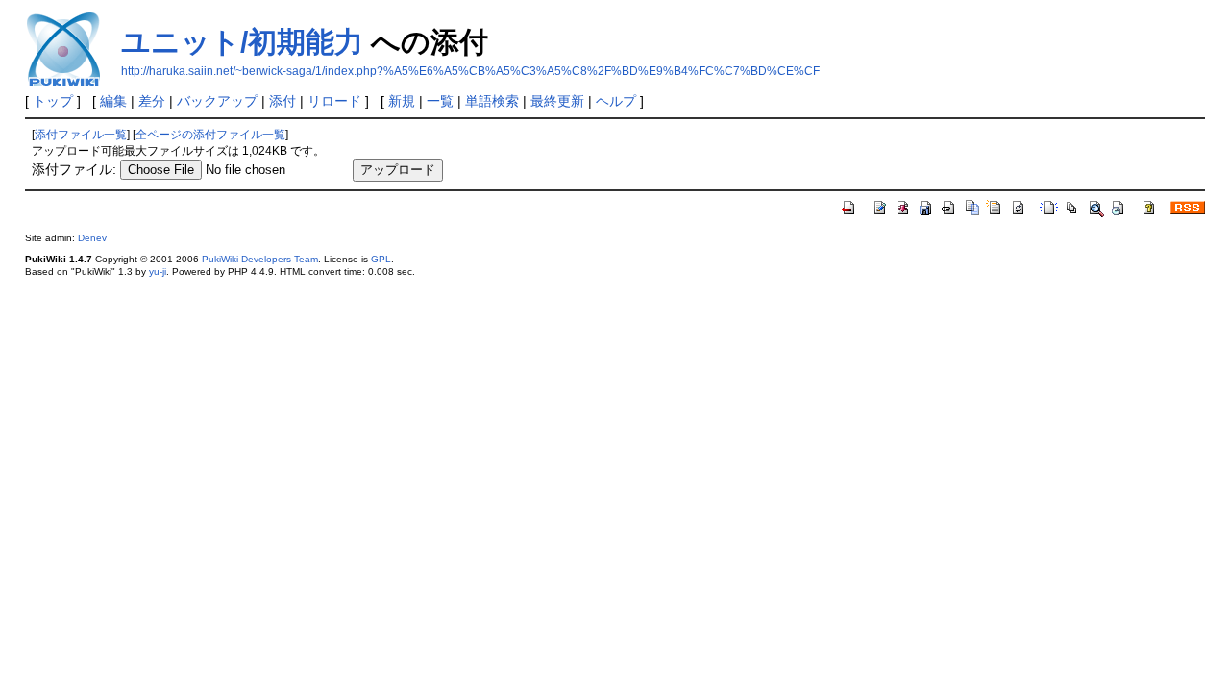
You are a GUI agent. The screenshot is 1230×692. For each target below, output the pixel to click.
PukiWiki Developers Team (260, 259)
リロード (334, 101)
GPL (381, 259)
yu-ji (157, 271)
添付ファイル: (74, 169)
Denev (92, 238)
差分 (151, 101)
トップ (53, 101)
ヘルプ (616, 101)
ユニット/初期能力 (242, 42)
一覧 (440, 101)
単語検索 (492, 101)
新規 (401, 101)
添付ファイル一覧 (81, 134)
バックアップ (217, 101)
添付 (282, 101)
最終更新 (557, 101)
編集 (113, 101)
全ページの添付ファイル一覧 (210, 134)
